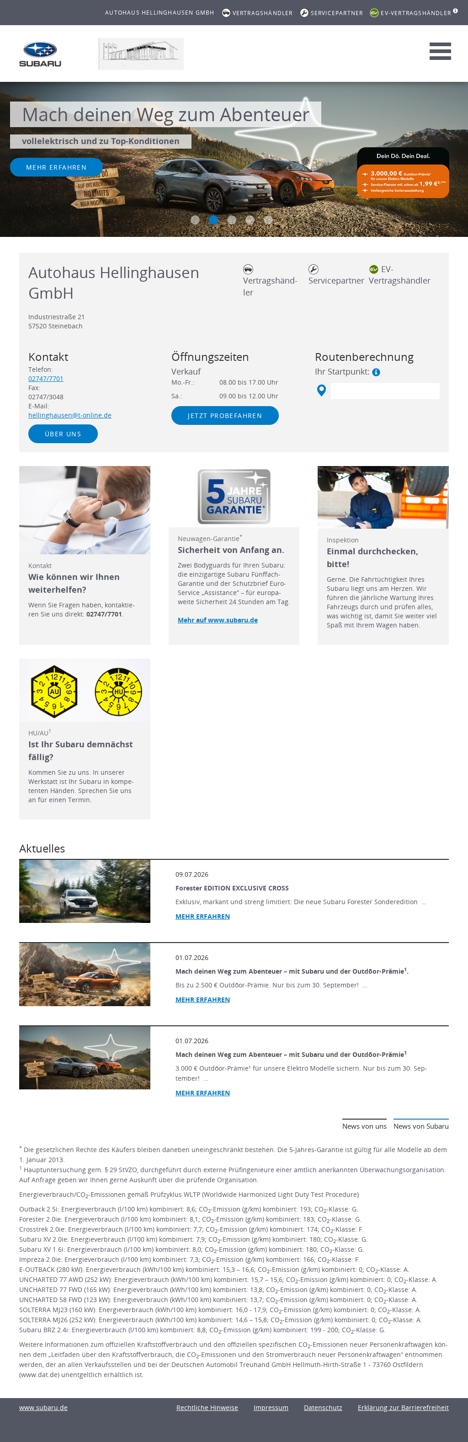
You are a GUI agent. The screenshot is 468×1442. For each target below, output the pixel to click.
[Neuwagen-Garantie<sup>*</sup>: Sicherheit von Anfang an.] (234, 496)
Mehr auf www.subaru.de (218, 620)
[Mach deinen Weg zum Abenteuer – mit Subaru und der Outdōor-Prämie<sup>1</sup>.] (84, 974)
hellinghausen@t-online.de (70, 415)
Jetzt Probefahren (225, 415)
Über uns (63, 433)
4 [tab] (250, 220)
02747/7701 (46, 378)
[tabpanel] (234, 160)
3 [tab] (231, 220)
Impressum (271, 1407)
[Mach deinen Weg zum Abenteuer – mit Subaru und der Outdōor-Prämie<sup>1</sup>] (84, 1057)
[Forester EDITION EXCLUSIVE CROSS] (84, 891)
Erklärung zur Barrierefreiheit (403, 1407)
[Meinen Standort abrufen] (321, 390)
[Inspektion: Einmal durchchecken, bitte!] (383, 497)
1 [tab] (195, 220)
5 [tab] (268, 220)
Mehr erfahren (56, 167)
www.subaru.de (43, 1407)
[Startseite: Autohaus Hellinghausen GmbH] (40, 54)
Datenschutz (323, 1407)
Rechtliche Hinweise (207, 1407)
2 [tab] (213, 220)
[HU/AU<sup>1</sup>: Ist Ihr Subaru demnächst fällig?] (84, 690)
